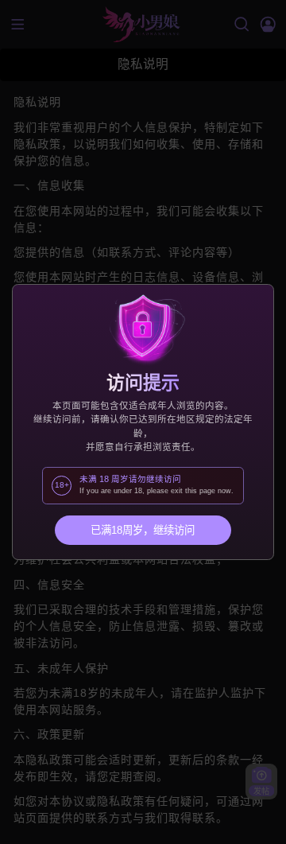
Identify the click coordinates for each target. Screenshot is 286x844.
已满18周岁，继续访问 (143, 530)
